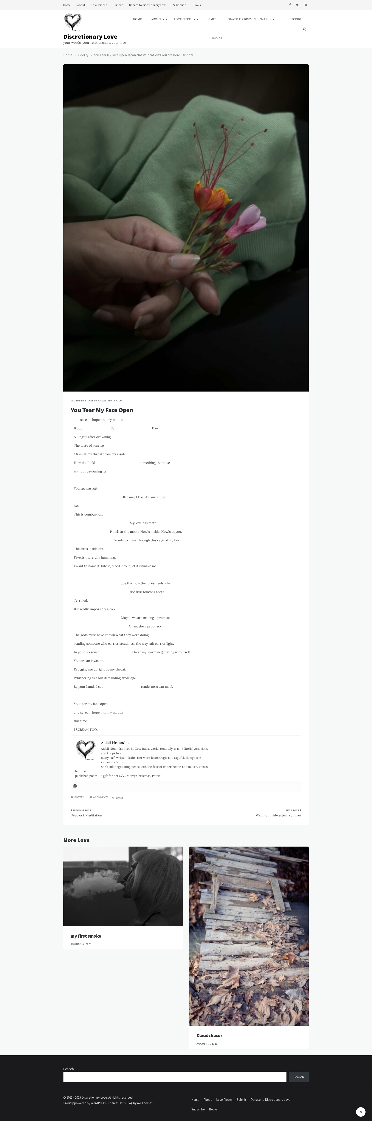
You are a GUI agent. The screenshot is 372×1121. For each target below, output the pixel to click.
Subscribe (179, 5)
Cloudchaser (209, 1035)
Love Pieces (99, 5)
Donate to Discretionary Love (148, 5)
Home (67, 5)
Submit (118, 5)
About (81, 5)
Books (197, 5)
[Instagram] (75, 786)
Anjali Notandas (110, 400)
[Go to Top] (361, 1112)
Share (119, 797)
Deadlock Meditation (86, 815)
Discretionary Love (90, 36)
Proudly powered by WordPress (84, 1103)
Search (68, 1069)
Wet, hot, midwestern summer (278, 815)
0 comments (100, 797)
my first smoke (86, 936)
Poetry (79, 797)
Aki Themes (145, 1103)
